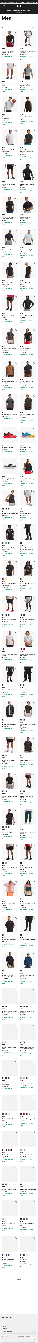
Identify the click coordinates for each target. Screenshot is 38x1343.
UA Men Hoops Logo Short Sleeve (9, 654)
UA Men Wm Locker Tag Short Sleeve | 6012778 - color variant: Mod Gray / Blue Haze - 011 (6, 543)
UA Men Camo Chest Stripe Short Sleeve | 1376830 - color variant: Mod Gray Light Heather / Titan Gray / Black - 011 (6, 1078)
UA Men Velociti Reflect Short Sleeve (8, 283)
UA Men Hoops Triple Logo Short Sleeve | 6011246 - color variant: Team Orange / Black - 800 (24, 649)
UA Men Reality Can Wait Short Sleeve (9, 584)
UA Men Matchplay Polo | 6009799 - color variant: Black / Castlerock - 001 (3, 827)
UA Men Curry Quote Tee (27, 1295)
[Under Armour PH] (19, 6)
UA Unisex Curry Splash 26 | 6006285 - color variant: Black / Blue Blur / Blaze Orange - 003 (27, 1114)
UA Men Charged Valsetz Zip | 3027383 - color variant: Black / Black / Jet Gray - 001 (21, 1184)
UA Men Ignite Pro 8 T (8, 479)
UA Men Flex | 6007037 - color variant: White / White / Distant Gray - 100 (27, 1255)
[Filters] (36, 28)
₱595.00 (4, 1263)
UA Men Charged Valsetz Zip (28, 1189)
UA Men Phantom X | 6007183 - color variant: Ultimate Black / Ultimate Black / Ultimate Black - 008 (11, 1150)
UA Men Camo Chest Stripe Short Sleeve (9, 1083)
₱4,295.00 (23, 1261)
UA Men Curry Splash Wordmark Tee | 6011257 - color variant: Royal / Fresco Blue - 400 (9, 1291)
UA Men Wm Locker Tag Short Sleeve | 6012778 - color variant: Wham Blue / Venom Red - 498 (9, 543)
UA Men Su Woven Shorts (9, 690)
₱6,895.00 (5, 692)
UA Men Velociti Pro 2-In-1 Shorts (9, 868)
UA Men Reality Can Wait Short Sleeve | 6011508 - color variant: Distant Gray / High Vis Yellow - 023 (6, 579)
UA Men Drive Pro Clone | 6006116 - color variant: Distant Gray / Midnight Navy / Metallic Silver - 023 (3, 1219)
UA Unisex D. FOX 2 (7, 447)
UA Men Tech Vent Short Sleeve (27, 415)
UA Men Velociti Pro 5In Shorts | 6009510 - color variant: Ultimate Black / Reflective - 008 (21, 863)
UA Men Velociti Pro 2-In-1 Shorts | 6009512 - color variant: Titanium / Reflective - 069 (6, 863)
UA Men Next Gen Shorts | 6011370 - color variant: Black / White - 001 (3, 615)
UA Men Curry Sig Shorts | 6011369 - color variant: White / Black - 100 (21, 615)
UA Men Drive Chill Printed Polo (9, 796)
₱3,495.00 (23, 621)
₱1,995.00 (23, 418)
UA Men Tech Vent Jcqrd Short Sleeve (27, 1012)
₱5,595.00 (23, 187)
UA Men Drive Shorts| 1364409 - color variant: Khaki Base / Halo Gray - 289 (24, 1078)
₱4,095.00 (5, 763)
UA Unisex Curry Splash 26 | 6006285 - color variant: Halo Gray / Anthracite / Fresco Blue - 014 (29, 1114)
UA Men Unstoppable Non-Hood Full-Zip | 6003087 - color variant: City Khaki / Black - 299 (6, 1006)
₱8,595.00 (23, 1156)
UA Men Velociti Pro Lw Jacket (8, 904)
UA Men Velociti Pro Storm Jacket (27, 976)
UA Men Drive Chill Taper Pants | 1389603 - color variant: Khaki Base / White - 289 (6, 1042)
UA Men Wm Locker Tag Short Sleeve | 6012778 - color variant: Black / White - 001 (3, 543)
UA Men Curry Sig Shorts (27, 619)
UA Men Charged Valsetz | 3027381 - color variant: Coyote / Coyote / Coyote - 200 (6, 1184)
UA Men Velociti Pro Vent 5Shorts (9, 316)
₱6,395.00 (23, 515)
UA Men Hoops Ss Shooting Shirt (27, 725)
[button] (28, 6)
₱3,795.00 (5, 187)
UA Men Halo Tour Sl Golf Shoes (9, 1119)
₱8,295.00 (5, 1014)
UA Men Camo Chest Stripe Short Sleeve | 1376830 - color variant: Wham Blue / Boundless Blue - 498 (9, 1078)
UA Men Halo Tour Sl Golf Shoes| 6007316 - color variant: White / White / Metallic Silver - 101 (9, 1114)
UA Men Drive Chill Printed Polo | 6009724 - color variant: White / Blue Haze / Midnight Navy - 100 (6, 791)
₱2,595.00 (5, 120)
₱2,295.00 (5, 481)
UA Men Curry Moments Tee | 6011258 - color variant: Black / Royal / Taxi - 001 (21, 579)
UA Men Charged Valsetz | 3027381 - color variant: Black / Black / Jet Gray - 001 (3, 1184)
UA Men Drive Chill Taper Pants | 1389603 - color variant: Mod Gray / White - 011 (3, 1042)
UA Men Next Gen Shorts (9, 619)
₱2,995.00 (5, 385)
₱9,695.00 (23, 1191)
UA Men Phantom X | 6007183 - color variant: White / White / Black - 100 (6, 1150)
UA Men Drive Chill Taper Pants (9, 1048)
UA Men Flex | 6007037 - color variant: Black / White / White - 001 (21, 1255)
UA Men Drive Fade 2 (26, 1154)
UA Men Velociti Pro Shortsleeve (25, 349)
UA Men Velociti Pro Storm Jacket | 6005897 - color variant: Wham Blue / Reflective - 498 (21, 971)
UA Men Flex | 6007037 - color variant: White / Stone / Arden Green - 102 (29, 1255)
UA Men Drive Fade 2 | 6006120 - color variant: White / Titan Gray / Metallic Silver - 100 (24, 1150)
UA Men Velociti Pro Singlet (27, 479)
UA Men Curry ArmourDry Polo (27, 184)
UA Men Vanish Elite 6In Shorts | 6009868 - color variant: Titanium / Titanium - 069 (6, 755)
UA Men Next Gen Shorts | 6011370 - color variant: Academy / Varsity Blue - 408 (9, 615)
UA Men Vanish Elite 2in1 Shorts (8, 184)
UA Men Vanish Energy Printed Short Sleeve (8, 217)
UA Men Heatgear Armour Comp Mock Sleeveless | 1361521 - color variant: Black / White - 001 (21, 1042)
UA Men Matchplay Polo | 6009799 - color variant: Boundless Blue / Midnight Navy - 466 (9, 827)
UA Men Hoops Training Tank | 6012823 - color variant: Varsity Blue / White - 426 (9, 509)
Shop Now (19, 12)
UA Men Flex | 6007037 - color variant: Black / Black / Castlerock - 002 (24, 1255)
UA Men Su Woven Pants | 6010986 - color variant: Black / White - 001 (21, 685)
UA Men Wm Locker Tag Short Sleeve (9, 548)
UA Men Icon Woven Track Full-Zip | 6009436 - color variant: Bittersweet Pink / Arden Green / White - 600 (21, 899)
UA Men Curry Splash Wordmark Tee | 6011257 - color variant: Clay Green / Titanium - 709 (11, 1291)
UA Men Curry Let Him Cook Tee (28, 1332)
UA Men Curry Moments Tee (28, 583)
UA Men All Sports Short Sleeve (8, 1332)
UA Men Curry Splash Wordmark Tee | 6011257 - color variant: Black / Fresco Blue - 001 (3, 1291)
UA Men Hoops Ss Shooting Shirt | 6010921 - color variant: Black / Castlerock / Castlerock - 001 (21, 720)
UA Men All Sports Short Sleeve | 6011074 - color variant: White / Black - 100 (6, 1326)
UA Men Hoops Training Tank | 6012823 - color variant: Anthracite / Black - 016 (3, 509)
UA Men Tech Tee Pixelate (9, 414)
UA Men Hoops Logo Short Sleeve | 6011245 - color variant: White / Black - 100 (3, 649)
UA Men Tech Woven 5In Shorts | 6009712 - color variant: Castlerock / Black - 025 (24, 791)
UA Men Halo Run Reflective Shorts (10, 84)
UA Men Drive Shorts (26, 1083)
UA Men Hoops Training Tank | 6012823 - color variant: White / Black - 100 (6, 509)
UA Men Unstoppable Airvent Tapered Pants (26, 548)
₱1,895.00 (5, 54)
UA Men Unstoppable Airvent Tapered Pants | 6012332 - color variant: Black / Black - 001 (21, 543)
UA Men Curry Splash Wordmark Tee (8, 1296)
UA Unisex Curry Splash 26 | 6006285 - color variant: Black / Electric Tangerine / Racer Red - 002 (24, 1114)
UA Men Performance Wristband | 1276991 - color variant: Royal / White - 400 (9, 1255)
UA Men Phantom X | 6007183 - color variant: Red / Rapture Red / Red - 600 (9, 1150)
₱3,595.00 (5, 352)
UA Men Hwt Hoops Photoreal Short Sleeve (8, 976)
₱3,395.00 (5, 153)
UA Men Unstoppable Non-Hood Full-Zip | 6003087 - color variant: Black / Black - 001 (3, 1006)
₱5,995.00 (5, 799)
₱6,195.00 (5, 449)
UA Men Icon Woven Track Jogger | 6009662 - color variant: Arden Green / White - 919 (21, 827)
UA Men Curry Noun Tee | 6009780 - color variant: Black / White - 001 (21, 755)
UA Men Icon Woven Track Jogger (27, 832)
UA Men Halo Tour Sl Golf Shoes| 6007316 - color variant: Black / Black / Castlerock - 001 (3, 1114)
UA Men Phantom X (7, 1154)
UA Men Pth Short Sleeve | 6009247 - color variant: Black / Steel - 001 (3, 935)
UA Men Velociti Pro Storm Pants (27, 940)
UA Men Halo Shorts (25, 513)
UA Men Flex (23, 1259)
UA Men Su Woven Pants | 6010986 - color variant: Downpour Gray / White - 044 (24, 685)
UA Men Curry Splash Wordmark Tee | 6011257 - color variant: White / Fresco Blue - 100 (6, 1291)
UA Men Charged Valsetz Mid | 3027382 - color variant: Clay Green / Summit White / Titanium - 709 (27, 1219)
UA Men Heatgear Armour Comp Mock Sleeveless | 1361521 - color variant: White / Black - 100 (24, 1042)
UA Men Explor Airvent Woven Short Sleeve (26, 382)
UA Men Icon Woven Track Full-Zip (27, 904)
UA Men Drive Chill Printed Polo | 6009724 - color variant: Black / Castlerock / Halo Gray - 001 (3, 791)
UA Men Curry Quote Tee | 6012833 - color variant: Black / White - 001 (21, 1291)
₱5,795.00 (23, 87)
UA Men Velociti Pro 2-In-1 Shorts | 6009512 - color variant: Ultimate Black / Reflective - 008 (3, 863)
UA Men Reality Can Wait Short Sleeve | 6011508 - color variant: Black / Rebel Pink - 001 (3, 579)
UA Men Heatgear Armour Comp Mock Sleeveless (27, 1048)
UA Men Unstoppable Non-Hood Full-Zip (9, 1012)
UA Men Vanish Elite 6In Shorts (8, 761)
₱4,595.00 (23, 1085)
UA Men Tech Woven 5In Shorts (27, 796)
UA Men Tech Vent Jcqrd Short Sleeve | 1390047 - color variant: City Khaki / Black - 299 (24, 1006)
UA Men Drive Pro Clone (8, 1223)
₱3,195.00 (5, 319)
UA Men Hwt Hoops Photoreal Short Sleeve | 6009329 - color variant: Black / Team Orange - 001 (3, 971)
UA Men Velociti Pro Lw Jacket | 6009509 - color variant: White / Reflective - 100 (3, 899)
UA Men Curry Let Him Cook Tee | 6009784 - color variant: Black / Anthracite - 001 (21, 1326)
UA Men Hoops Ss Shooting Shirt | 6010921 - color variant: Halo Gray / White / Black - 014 (24, 720)
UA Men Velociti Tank (26, 117)
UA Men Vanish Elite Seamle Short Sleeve (10, 150)
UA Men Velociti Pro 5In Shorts (26, 868)
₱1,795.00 (5, 657)
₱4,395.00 (5, 87)
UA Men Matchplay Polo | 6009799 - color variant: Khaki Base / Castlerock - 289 (6, 827)
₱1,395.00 (5, 1086)
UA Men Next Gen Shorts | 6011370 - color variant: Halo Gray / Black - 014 (6, 615)
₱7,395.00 (23, 551)
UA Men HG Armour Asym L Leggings (28, 51)
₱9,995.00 (5, 1122)
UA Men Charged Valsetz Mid (27, 1224)
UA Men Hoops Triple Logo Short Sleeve (27, 654)
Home (3, 28)
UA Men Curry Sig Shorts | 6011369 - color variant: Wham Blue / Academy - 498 (24, 615)
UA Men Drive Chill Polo (8, 250)
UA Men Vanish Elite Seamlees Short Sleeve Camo (26, 151)
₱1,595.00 (5, 416)
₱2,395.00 (5, 286)
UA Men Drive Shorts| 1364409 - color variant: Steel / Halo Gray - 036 (21, 1078)
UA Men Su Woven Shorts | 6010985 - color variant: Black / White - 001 (3, 685)
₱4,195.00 (23, 317)
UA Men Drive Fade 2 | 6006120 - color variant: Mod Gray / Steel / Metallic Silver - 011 (21, 1150)
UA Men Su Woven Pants (27, 690)
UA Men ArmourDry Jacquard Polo (25, 217)
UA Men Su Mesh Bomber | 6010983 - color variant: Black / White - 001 (3, 720)
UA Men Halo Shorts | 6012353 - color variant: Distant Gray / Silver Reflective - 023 (21, 509)
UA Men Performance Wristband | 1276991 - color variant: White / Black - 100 (6, 1255)
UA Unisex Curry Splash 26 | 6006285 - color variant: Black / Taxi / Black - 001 (21, 1114)
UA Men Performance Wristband (8, 1260)
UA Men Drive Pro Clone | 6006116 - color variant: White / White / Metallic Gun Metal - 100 (6, 1219)
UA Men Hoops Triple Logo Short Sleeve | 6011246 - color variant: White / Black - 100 (21, 649)
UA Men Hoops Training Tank (10, 513)
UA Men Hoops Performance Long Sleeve (10, 117)
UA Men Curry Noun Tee (27, 760)
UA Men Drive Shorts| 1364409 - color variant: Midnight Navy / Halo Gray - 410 (27, 1078)
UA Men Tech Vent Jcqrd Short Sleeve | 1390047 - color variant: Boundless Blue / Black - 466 (27, 1006)
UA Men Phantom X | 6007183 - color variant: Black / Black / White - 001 (3, 1150)
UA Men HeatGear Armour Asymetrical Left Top (9, 51)
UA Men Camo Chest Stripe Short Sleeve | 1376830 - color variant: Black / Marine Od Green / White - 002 (3, 1078)
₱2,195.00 (23, 119)
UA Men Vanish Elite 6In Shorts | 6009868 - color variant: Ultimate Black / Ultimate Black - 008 (3, 755)
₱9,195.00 (5, 907)
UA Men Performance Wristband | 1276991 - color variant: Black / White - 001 (3, 1255)
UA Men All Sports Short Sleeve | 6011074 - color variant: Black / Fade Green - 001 (3, 1326)
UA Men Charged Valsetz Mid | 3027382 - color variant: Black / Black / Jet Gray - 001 (21, 1219)
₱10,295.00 (5, 1225)
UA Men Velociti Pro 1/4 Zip (27, 316)
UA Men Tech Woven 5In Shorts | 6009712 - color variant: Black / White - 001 (21, 791)
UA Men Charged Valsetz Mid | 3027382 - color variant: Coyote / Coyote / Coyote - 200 (24, 1219)
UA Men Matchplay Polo (8, 832)
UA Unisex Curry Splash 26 (27, 1119)
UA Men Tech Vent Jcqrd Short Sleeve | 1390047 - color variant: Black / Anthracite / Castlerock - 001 (21, 1006)
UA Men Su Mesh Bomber (9, 724)
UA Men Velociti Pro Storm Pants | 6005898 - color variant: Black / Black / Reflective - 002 (21, 935)
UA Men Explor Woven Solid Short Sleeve (9, 382)
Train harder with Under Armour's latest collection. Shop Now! (19, 2)
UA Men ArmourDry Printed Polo (27, 250)
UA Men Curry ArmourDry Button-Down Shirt (27, 84)
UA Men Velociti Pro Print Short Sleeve (9, 349)
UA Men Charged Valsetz (9, 1189)
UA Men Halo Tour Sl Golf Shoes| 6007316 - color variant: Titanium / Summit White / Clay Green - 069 (6, 1114)
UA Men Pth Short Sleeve (9, 939)
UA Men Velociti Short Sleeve (26, 283)
